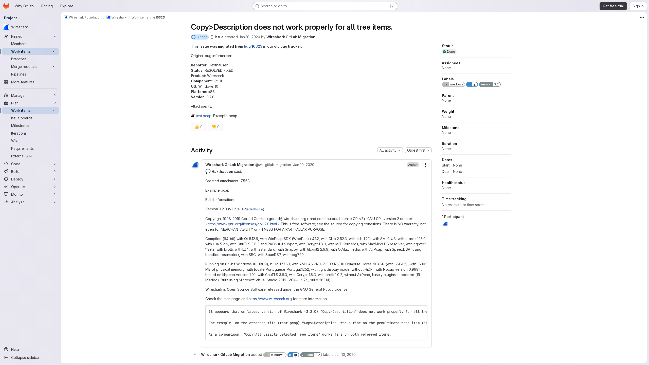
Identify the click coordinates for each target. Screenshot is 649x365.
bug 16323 (253, 46)
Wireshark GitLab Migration (290, 37)
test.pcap (203, 116)
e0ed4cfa (255, 209)
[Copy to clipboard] (421, 311)
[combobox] (390, 150)
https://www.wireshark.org (270, 299)
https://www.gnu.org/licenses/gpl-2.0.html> (244, 224)
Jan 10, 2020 (249, 37)
